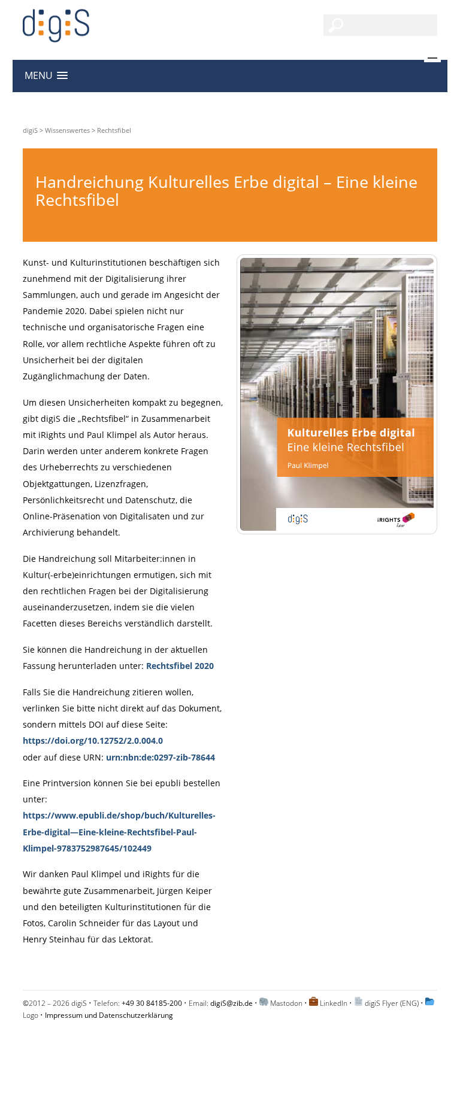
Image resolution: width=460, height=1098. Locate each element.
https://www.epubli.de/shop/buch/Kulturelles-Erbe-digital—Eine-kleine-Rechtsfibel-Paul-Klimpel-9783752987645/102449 (119, 831)
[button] (46, 76)
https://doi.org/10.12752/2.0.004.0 (93, 740)
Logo (30, 1015)
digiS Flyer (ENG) (392, 1003)
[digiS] (56, 35)
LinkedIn (333, 1003)
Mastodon (286, 1003)
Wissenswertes (67, 130)
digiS (30, 130)
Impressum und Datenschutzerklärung (109, 1015)
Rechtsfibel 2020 (180, 665)
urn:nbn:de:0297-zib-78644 (160, 757)
